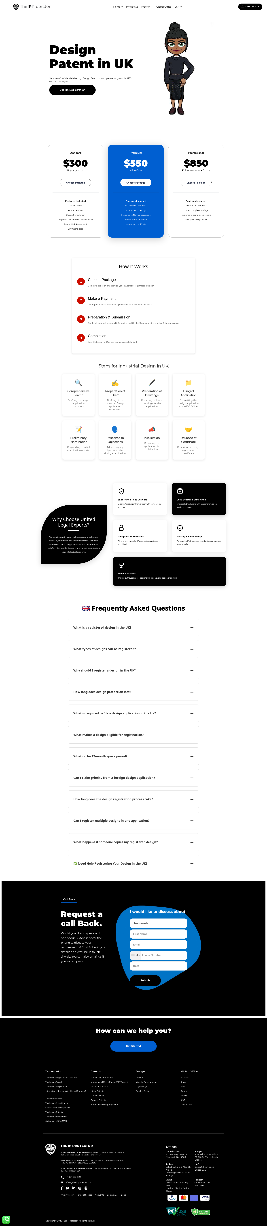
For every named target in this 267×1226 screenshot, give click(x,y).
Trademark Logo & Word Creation (61, 1077)
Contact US (186, 1104)
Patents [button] (96, 1071)
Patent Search (97, 1095)
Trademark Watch (53, 1099)
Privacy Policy (67, 1195)
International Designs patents (104, 1104)
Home (116, 6)
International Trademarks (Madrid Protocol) (65, 1091)
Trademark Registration (56, 1086)
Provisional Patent (99, 1086)
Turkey (184, 1095)
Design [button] (140, 1071)
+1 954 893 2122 (73, 1177)
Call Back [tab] (69, 899)
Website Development (146, 1082)
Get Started (133, 1046)
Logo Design (142, 1086)
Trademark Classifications (57, 1103)
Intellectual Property (138, 6)
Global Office (163, 6)
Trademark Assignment (56, 1116)
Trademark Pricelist (54, 1112)
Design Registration (72, 89)
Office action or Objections (57, 1108)
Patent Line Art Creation (102, 1077)
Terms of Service (84, 1195)
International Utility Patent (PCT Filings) (109, 1082)
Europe (184, 1091)
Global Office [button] (189, 1071)
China (183, 1082)
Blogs (123, 1195)
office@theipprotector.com (78, 1182)
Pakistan (185, 1077)
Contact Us (112, 1195)
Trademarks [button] (53, 1071)
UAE (183, 1100)
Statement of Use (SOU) (56, 1121)
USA (176, 6)
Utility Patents (97, 1091)
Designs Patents (98, 1100)
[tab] (65, 1071)
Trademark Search (53, 1082)
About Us (99, 1195)
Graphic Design (143, 1091)
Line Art (139, 1077)
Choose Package (75, 182)
